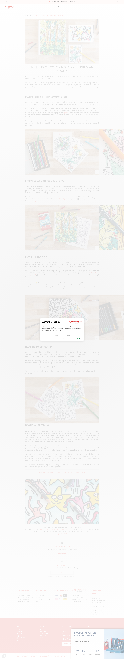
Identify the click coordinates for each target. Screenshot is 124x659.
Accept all (76, 338)
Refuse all (47, 338)
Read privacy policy (47, 333)
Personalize (62, 338)
